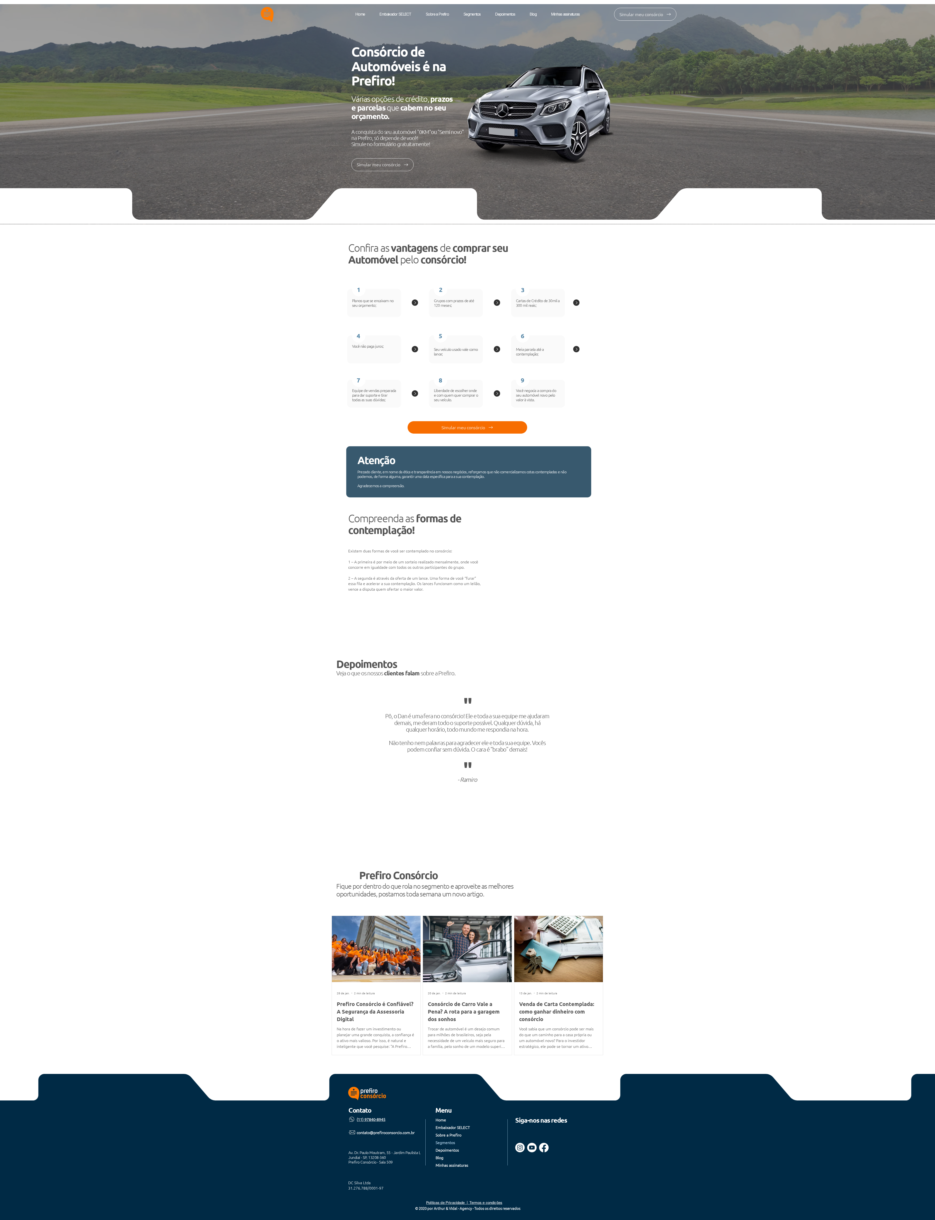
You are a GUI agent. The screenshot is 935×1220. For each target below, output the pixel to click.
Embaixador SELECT (453, 1127)
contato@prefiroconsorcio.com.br (386, 1132)
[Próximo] (908, 750)
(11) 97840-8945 (371, 1119)
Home (441, 1119)
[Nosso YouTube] (532, 1147)
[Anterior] (27, 750)
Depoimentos (447, 1150)
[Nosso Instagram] (520, 1147)
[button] (645, 14)
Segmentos (445, 1142)
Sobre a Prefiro (448, 1134)
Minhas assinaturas (452, 1165)
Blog (439, 1157)
